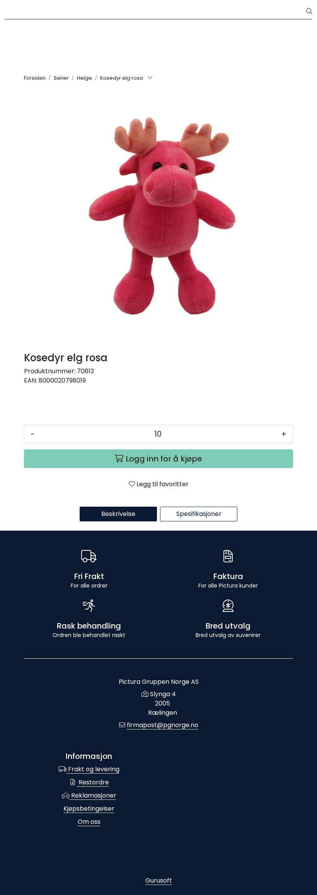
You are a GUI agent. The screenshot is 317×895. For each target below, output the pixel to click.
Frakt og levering (92, 769)
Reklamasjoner (93, 795)
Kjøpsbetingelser (88, 808)
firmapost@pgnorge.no (162, 725)
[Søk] (309, 11)
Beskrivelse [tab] (118, 513)
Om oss (89, 821)
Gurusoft (158, 880)
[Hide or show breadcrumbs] (150, 78)
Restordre (93, 782)
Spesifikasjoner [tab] (199, 513)
